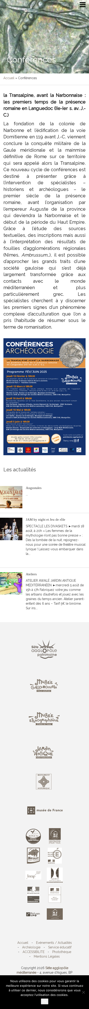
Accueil (8, 78)
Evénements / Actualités (54, 943)
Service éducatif (59, 947)
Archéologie (31, 947)
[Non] (83, 992)
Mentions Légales (47, 956)
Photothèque (61, 952)
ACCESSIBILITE (33, 952)
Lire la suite (36, 501)
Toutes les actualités (36, 477)
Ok (45, 1001)
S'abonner (10, 477)
